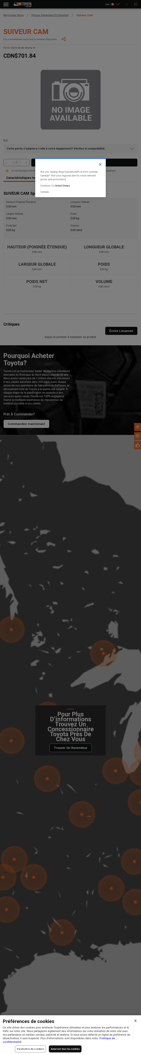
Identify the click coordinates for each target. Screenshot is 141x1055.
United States (62, 185)
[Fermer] (135, 1021)
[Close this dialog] (97, 165)
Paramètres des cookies (30, 1049)
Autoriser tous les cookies (65, 1049)
